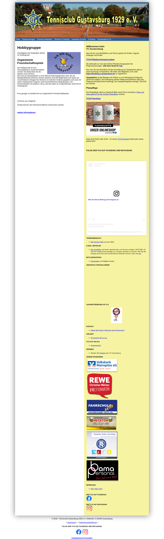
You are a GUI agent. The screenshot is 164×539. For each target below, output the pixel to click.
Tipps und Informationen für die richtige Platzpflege (115, 93)
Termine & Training (61, 39)
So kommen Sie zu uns (99, 338)
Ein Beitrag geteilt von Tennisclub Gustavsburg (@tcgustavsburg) (111, 232)
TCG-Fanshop (93, 98)
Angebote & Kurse (79, 39)
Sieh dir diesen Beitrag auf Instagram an (103, 199)
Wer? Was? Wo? (97, 489)
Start (18, 39)
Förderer (102, 353)
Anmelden (88, 538)
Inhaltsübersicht (78, 538)
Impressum (71, 522)
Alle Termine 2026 (97, 242)
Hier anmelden (96, 249)
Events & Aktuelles (44, 39)
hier (121, 66)
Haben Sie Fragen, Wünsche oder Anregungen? (108, 330)
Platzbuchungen (28, 39)
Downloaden (95, 261)
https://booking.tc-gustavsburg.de (100, 74)
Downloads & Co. (104, 39)
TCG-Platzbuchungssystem (100, 59)
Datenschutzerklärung (88, 522)
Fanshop (91, 39)
